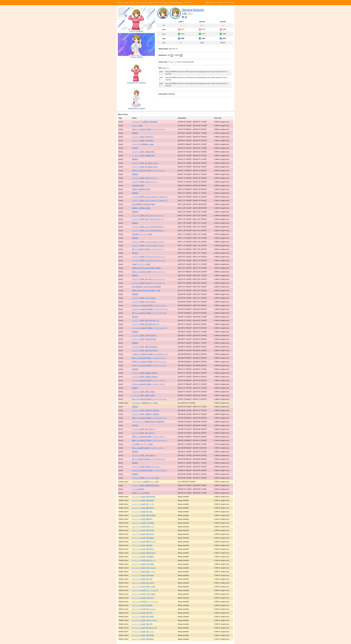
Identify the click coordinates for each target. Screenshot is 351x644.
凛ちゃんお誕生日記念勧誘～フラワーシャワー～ (148, 249)
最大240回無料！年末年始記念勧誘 (143, 204)
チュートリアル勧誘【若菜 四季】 (143, 635)
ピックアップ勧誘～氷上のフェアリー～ (145, 178)
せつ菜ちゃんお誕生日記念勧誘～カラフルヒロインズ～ (150, 354)
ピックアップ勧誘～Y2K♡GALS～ (143, 137)
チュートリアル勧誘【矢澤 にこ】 (143, 527)
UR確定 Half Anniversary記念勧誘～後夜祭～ (147, 268)
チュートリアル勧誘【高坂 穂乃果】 (144, 497)
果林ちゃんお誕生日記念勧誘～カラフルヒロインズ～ (149, 418)
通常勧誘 (135, 133)
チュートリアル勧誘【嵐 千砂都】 (143, 617)
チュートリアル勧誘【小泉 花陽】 (143, 523)
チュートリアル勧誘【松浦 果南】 (143, 538)
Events (138, 3)
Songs (126, 3)
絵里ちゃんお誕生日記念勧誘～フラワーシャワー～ (149, 272)
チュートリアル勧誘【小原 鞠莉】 (143, 557)
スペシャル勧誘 (137, 126)
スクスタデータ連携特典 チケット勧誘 (144, 403)
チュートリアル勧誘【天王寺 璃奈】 (144, 594)
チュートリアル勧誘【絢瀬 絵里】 (143, 500)
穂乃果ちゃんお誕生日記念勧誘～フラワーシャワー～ (149, 362)
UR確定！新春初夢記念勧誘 (141, 189)
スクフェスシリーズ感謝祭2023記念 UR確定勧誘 (148, 422)
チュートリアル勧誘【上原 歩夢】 (143, 564)
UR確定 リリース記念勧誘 (140, 493)
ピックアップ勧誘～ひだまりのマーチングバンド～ (149, 257)
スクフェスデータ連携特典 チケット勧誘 (145, 482)
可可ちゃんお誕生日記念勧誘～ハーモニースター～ (149, 384)
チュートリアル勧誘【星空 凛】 (142, 512)
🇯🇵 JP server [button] (210, 3)
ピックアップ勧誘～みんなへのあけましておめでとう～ (150, 197)
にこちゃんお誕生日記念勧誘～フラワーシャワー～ (149, 380)
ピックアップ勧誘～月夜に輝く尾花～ (144, 335)
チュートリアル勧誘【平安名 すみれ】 (144, 620)
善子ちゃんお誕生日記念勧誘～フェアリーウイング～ (149, 399)
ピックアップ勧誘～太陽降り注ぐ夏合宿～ (146, 410)
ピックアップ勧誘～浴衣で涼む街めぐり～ (146, 320)
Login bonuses (153, 3)
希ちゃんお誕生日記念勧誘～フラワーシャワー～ (148, 448)
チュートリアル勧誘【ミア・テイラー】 (145, 602)
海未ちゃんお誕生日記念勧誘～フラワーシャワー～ (149, 129)
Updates (120, 3)
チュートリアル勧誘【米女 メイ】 (143, 632)
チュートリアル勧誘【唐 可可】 (142, 613)
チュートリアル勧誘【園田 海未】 (143, 508)
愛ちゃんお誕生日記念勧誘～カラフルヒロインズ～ (149, 459)
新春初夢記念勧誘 (138, 185)
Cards (132, 3)
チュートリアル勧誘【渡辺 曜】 (142, 545)
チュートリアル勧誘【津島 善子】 (143, 549)
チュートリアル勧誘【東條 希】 (142, 519)
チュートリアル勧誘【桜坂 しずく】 (144, 572)
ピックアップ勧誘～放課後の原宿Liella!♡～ (146, 485)
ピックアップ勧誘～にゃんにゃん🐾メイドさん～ (148, 242)
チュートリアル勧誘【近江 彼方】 (143, 583)
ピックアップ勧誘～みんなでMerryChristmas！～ (148, 227)
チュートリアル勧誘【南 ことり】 (143, 504)
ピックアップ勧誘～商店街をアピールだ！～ (146, 467)
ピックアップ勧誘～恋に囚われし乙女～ (145, 163)
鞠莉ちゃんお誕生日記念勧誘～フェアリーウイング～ (149, 440)
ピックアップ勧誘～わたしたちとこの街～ (146, 478)
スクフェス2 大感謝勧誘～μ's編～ (143, 144)
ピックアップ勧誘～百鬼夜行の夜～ (143, 152)
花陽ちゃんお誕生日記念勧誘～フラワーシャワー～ (149, 171)
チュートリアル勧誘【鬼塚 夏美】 (143, 639)
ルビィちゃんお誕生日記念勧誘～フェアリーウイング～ (150, 309)
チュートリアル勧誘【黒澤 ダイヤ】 (144, 542)
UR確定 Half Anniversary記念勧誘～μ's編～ (146, 290)
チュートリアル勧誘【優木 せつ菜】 (144, 587)
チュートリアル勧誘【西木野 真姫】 (144, 515)
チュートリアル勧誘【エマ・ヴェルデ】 (145, 590)
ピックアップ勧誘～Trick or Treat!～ (144, 298)
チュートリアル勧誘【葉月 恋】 (142, 624)
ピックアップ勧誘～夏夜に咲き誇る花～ (145, 347)
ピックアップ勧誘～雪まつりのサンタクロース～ (148, 215)
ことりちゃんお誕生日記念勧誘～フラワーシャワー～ (149, 328)
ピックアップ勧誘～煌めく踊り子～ (143, 429)
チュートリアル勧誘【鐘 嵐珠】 (142, 605)
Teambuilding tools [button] (175, 3)
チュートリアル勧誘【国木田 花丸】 (144, 553)
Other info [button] (188, 3)
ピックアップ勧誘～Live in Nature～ (144, 455)
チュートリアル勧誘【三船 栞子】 (143, 598)
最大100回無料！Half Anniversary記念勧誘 (146, 287)
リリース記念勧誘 (138, 489)
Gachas (144, 3)
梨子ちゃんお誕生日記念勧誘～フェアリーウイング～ (149, 313)
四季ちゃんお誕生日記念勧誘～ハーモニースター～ (149, 437)
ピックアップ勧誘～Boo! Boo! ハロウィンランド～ (148, 279)
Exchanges (163, 3)
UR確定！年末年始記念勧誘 (141, 208)
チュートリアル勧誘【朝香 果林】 (143, 575)
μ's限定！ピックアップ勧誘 (141, 264)
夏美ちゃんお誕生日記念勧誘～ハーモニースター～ (149, 358)
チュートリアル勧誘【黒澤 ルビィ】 (144, 560)
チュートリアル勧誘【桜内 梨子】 (143, 534)
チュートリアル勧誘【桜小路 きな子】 (144, 628)
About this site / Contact (225, 3)
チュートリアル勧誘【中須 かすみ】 (144, 568)
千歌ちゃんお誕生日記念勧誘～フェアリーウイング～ (149, 365)
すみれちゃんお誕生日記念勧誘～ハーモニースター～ (149, 305)
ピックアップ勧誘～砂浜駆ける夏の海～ (145, 373)
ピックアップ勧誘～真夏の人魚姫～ (143, 392)
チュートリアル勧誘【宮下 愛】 (142, 579)
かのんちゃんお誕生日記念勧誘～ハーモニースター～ (149, 470)
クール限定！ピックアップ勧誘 (142, 444)
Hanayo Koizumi (193, 10)
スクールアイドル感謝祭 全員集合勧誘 (144, 122)
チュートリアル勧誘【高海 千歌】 (143, 530)
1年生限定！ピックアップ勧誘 (142, 234)
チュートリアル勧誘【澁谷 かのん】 (144, 609)
